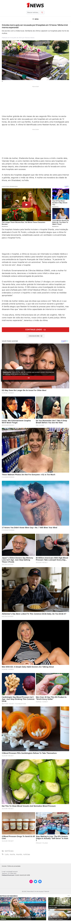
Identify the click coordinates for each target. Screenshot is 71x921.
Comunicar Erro (34, 336)
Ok (29, 378)
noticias (26, 854)
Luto (7, 854)
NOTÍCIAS (9, 851)
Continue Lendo (33, 329)
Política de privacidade (14, 866)
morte (12, 854)
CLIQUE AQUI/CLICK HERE (22, 875)
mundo (19, 854)
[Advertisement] (35, 100)
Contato (4, 866)
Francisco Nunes (29, 37)
